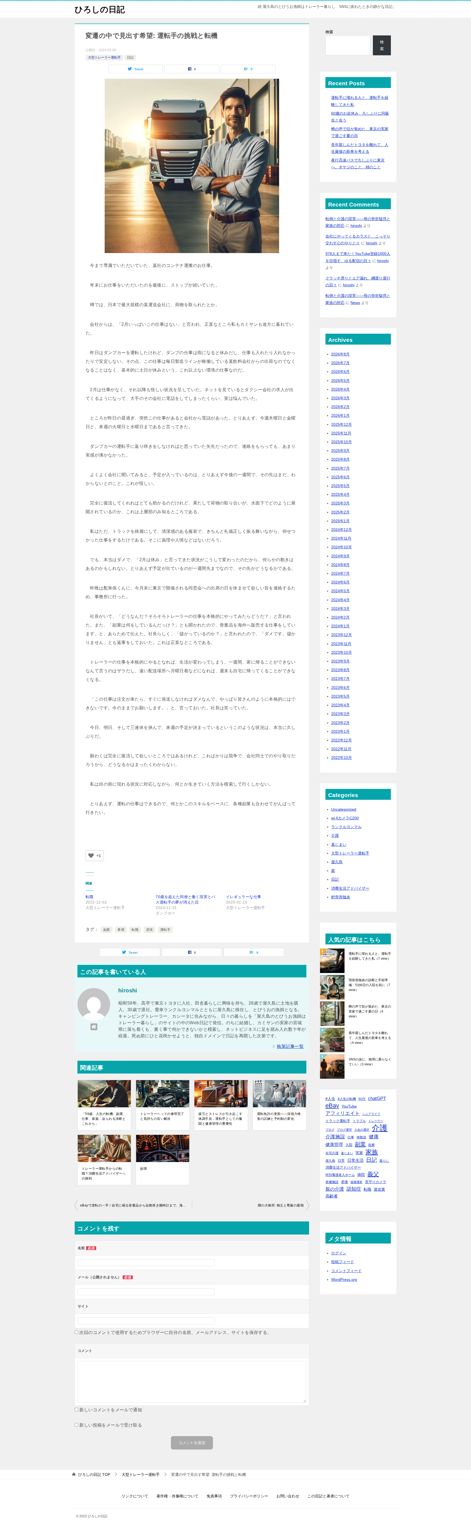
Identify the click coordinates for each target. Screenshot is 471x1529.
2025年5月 (340, 486)
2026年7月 (340, 363)
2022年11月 (341, 749)
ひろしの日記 (100, 9)
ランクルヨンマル (346, 827)
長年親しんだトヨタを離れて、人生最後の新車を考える (370, 1038)
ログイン (338, 1253)
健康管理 (334, 1144)
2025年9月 (340, 450)
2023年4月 (340, 705)
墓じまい (338, 844)
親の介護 (334, 1189)
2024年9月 (340, 556)
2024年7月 (340, 573)
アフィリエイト (342, 1113)
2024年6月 (340, 582)
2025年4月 (340, 494)
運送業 (379, 1189)
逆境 (149, 930)
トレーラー (375, 1121)
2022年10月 (341, 757)
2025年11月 (341, 433)
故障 (143, 1169)
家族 (372, 1152)
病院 (361, 1174)
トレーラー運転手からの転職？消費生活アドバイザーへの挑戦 (104, 1173)
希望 (120, 930)
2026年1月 (340, 415)
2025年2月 (340, 512)
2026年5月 (340, 380)
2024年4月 (340, 600)
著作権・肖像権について (177, 1496)
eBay (332, 1105)
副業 (106, 930)
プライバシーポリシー (249, 1496)
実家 (359, 1153)
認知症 (353, 1189)
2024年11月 (341, 538)
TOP (94, 1474)
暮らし (384, 1160)
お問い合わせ (287, 1496)
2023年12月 (341, 635)
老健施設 (332, 1182)
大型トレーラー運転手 (104, 57)
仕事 (351, 1137)
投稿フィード (342, 1262)
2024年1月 (340, 626)
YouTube (349, 1106)
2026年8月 (340, 354)
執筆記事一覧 (290, 1046)
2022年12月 (341, 740)
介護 (335, 835)
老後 (344, 1182)
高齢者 (331, 1196)
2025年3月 (340, 503)
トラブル (359, 1121)
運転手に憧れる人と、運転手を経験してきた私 (370, 956)
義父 (373, 1174)
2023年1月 (340, 731)
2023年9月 (340, 661)
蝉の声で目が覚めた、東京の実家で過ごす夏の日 (370, 1011)
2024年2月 (340, 617)
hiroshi (356, 225)
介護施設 (335, 1136)
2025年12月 (341, 424)
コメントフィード (346, 1271)
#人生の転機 (347, 1099)
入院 (348, 1145)
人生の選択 (361, 1129)
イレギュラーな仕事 (243, 897)
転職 (89, 897)
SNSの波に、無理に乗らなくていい (370, 1061)
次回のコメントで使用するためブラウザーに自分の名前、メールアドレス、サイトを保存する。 (175, 1332)
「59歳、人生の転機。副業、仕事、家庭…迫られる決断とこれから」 (104, 1119)
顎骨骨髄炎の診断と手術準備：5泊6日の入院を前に (369, 985)
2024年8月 (340, 565)
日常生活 (355, 1160)
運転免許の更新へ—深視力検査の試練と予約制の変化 (279, 1116)
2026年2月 (340, 407)
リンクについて (135, 1496)
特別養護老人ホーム (340, 1175)
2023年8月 (340, 670)
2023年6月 (340, 687)
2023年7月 (340, 678)
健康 (374, 1136)
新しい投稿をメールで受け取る (110, 1425)
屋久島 (337, 862)
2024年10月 (341, 547)
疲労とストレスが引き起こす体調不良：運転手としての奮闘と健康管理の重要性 (220, 1119)
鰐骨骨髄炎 (340, 897)
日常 (341, 1161)
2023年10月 (341, 652)
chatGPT (377, 1098)
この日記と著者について (328, 1496)
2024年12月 (341, 529)
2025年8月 (340, 459)
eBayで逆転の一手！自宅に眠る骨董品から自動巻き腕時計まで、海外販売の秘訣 (136, 1205)
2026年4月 (340, 389)
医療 (371, 1145)
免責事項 (214, 1496)
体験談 (361, 1137)
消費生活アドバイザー (350, 888)
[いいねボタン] (91, 856)
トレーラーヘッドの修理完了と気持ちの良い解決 (162, 1116)
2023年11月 (341, 644)
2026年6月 (340, 371)
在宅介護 (332, 1153)
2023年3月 (340, 714)
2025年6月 (340, 477)
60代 (362, 1099)
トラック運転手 (337, 1121)
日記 (130, 57)
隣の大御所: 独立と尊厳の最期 (281, 1205)
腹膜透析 (357, 1182)
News (355, 302)
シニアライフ (371, 1113)
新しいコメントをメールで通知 (110, 1410)
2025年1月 (340, 521)
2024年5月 (340, 591)
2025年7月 (340, 468)
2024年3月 (340, 608)
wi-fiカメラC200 (345, 818)
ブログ (329, 1129)
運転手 (165, 930)
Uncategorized (343, 809)
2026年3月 (340, 398)
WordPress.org (344, 1279)
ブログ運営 (344, 1129)
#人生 (330, 1098)
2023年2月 (340, 723)
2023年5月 (340, 696)
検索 (329, 32)
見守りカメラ (375, 1182)
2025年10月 (341, 442)
